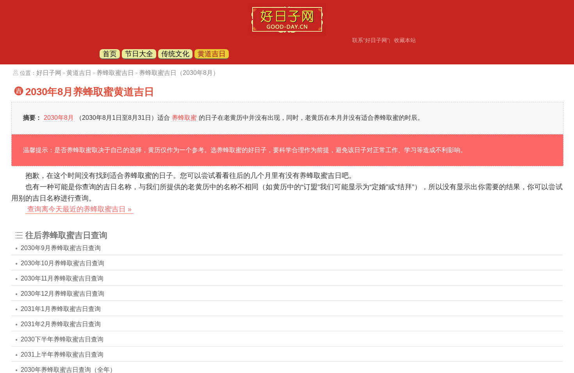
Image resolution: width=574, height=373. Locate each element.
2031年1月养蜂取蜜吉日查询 (61, 309)
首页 (110, 54)
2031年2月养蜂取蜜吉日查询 (61, 324)
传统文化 (175, 54)
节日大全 (139, 54)
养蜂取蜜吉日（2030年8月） (179, 72)
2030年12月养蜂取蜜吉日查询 (62, 293)
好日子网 (48, 72)
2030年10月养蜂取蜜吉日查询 (62, 263)
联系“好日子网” (370, 40)
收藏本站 (405, 40)
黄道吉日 (212, 54)
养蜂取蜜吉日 (115, 72)
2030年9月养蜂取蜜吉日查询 (61, 248)
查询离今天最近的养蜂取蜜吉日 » (79, 209)
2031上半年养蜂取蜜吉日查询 (62, 354)
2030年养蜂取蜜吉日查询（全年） (68, 369)
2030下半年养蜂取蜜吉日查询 (62, 339)
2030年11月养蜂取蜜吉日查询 (62, 278)
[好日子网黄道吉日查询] (287, 33)
